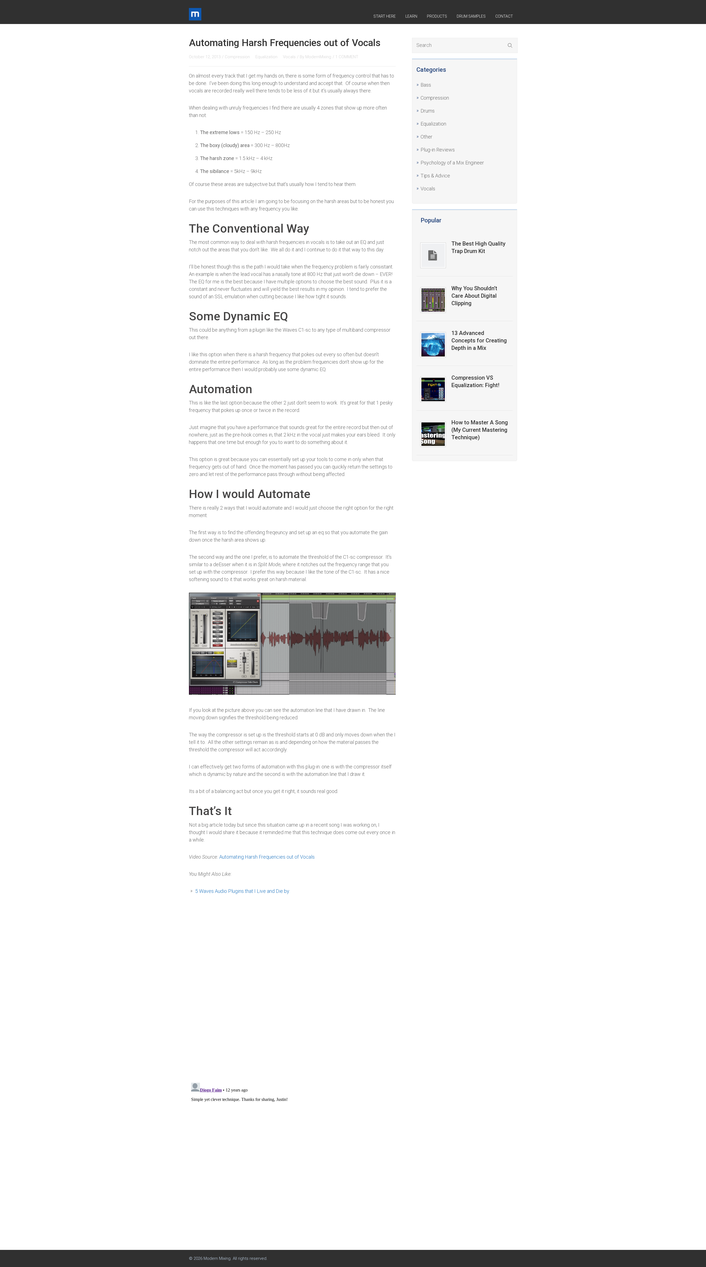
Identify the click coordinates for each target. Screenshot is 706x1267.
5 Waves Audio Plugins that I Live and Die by (242, 891)
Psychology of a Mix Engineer (452, 163)
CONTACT (504, 16)
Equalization (433, 124)
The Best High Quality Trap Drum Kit (478, 247)
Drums (428, 111)
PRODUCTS (437, 16)
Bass (426, 85)
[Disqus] (292, 999)
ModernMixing (318, 56)
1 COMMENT (346, 56)
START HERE (384, 16)
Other (426, 137)
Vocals (428, 188)
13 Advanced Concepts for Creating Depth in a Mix (479, 340)
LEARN (411, 16)
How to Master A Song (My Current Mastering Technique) (479, 430)
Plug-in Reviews (438, 150)
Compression (435, 98)
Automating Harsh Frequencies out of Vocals (267, 857)
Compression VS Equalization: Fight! (475, 381)
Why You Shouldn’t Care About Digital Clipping (474, 296)
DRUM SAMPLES (471, 16)
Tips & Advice (435, 176)
